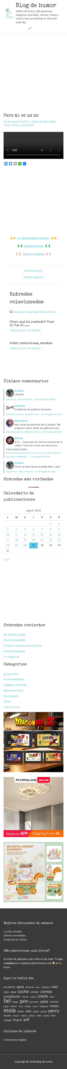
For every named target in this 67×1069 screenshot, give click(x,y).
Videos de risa (39, 121)
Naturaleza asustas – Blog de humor (22, 414)
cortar (33, 996)
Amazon (30, 987)
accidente (9, 987)
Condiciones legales (15, 1039)
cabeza (45, 987)
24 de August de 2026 (44, 399)
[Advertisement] (33, 68)
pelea (44, 1011)
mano (35, 1006)
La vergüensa (11, 656)
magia (28, 1006)
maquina (43, 1006)
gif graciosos (11, 674)
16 (59, 534)
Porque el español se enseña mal (22, 645)
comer (34, 992)
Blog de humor (36, 6)
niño (28, 1011)
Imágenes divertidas (15, 684)
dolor (51, 996)
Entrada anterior (33, 271)
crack (43, 996)
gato (24, 1001)
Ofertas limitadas (33, 245)
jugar (6, 1006)
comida (46, 992)
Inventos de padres (15, 640)
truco (17, 1020)
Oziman (19, 390)
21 (42, 539)
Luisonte (19, 405)
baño (53, 121)
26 (24, 545)
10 (7, 534)
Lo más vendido (13, 931)
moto (20, 1011)
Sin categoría (11, 696)
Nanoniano (21, 420)
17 (8, 539)
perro (53, 1011)
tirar (53, 1015)
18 (16, 539)
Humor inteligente (14, 679)
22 (50, 539)
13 (33, 534)
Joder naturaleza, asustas (31, 343)
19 (25, 539)
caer (54, 987)
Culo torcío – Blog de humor (19, 399)
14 (42, 534)
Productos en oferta (15, 939)
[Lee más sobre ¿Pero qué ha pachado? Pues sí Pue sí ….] (33, 313)
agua (20, 987)
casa (13, 991)
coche (23, 991)
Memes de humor (14, 690)
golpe (44, 1001)
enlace (10, 963)
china (7, 125)
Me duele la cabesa (15, 634)
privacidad (27, 125)
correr (25, 996)
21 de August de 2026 (40, 456)
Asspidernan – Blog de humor (19, 471)
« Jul (6, 559)
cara (6, 992)
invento (15, 125)
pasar (36, 1011)
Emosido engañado (14, 651)
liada (21, 1006)
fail (7, 1001)
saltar (32, 1015)
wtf (26, 1020)
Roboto (18, 438)
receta (7, 1015)
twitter (7, 701)
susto (46, 1015)
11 (16, 534)
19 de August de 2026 (45, 471)
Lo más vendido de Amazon (33, 238)
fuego (15, 1001)
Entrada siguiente (34, 277)
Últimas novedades (34, 254)
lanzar (14, 1006)
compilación (12, 996)
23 (59, 539)
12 (25, 534)
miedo (54, 1006)
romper (16, 1015)
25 (16, 545)
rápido (24, 1015)
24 (7, 545)
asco (38, 987)
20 (33, 539)
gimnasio (34, 1001)
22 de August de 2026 (51, 414)
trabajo (8, 1020)
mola (10, 1011)
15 (50, 534)
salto (39, 1015)
